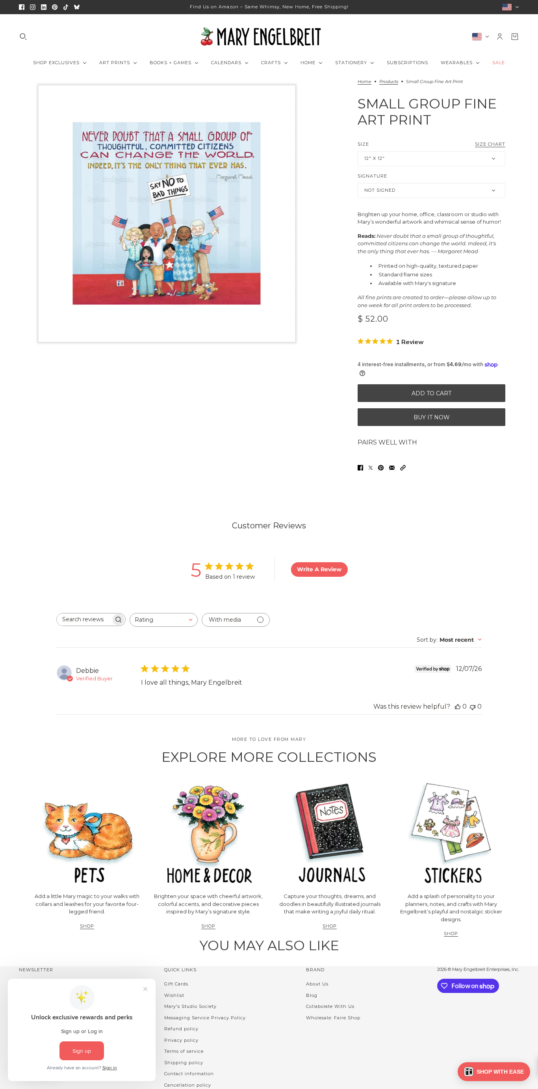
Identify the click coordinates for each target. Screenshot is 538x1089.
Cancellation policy (187, 1085)
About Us (317, 984)
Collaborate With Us (330, 1006)
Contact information (189, 1073)
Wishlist (174, 995)
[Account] (499, 36)
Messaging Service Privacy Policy (205, 1017)
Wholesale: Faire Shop (333, 1017)
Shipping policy (183, 1062)
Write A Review (319, 569)
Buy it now (432, 417)
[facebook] (21, 7)
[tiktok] (65, 7)
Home (364, 82)
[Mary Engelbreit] (269, 36)
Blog (311, 995)
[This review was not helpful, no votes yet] (472, 706)
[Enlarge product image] (167, 214)
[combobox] (164, 620)
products (388, 82)
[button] (403, 467)
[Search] (23, 36)
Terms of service (184, 1051)
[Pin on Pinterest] (381, 467)
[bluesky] (76, 7)
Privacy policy (181, 1040)
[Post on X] (370, 467)
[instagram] (32, 7)
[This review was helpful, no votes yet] (457, 706)
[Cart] (514, 36)
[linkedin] (43, 7)
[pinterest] (54, 7)
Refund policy (181, 1029)
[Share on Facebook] (360, 467)
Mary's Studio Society (190, 1006)
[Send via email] (392, 467)
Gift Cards (176, 984)
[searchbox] (84, 619)
